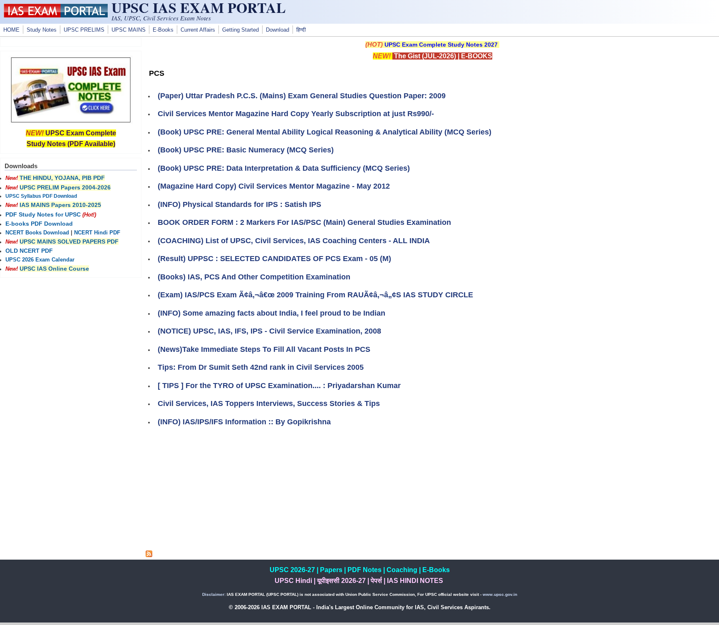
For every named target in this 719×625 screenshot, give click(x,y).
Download (277, 30)
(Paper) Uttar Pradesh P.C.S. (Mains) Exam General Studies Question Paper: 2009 (302, 96)
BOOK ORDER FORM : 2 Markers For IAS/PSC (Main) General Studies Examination (304, 222)
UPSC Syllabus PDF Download (41, 196)
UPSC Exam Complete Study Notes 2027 (441, 44)
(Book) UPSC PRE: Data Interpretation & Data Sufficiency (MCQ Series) (284, 168)
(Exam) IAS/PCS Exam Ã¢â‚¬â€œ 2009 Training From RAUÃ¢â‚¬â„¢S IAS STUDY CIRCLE (315, 295)
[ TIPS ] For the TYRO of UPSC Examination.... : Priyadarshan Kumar (279, 385)
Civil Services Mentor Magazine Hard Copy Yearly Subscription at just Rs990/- (296, 114)
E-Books (163, 30)
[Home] (56, 15)
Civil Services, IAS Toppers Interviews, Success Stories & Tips (269, 403)
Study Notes (42, 30)
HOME (11, 30)
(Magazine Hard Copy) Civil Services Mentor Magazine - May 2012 (274, 186)
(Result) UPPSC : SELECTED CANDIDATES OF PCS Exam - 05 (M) (274, 258)
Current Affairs (198, 30)
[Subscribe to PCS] (149, 555)
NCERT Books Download (37, 233)
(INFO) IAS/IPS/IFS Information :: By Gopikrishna (244, 422)
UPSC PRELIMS (84, 30)
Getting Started (240, 30)
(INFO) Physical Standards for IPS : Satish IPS (239, 204)
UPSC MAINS (129, 30)
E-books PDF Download (39, 223)
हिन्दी (301, 30)
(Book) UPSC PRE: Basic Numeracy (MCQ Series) (246, 150)
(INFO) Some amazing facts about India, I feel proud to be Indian (271, 313)
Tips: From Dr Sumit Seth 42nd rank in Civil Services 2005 (261, 367)
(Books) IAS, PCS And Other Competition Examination (254, 277)
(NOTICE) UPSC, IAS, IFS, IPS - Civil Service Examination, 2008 (269, 331)
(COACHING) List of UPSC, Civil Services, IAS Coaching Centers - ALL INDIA (294, 241)
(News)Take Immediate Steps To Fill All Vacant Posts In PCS (264, 349)
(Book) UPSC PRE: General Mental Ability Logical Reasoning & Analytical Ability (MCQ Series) (324, 132)
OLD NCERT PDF (29, 250)
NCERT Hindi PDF (97, 233)
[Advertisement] (432, 492)
